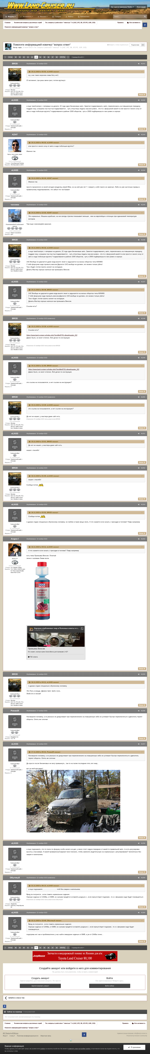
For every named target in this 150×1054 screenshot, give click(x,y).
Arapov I (15, 539)
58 (15, 57)
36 (143, 45)
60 (24, 57)
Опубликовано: (36, 63)
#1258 (143, 843)
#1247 (143, 282)
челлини (15, 205)
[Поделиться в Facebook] (4, 1006)
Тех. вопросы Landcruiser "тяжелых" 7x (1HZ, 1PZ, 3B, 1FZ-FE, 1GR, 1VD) (60, 47)
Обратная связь (45, 1036)
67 (52, 57)
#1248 (143, 318)
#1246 (143, 240)
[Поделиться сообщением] (138, 63)
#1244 (143, 170)
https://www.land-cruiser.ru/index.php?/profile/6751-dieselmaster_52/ (51, 335)
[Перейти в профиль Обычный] (14, 888)
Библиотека (84, 16)
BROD (15, 64)
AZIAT (15, 134)
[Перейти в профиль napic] (8, 46)
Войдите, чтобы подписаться (118, 45)
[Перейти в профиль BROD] (14, 74)
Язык (5, 1036)
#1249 (143, 358)
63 (36, 57)
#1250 (143, 397)
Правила (120, 22)
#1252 (143, 468)
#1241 (143, 63)
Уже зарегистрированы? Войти (122, 7)
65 (44, 57)
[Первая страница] (5, 57)
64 (40, 57)
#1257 (143, 744)
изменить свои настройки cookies (79, 1049)
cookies (42, 1049)
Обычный (15, 878)
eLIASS (50, 72)
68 (56, 57)
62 (32, 57)
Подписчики (135, 45)
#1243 (143, 134)
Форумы (10, 16)
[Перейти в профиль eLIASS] (14, 111)
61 (28, 57)
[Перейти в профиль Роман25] (14, 721)
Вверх (141, 94)
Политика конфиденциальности (27, 1036)
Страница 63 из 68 (77, 57)
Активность (27, 16)
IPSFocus (15, 1033)
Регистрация (141, 7)
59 (20, 57)
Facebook (145, 25)
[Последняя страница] (68, 57)
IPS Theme (6, 1033)
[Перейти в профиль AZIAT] (14, 145)
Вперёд (62, 57)
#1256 (143, 711)
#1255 (143, 674)
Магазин (43, 16)
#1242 (143, 100)
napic (20, 47)
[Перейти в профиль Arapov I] (14, 549)
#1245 (143, 205)
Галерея (57, 16)
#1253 (143, 504)
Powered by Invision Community (137, 1036)
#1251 (143, 433)
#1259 (143, 878)
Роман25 (15, 711)
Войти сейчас (109, 986)
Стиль (12, 1036)
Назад (10, 57)
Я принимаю (135, 1047)
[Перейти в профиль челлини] (14, 215)
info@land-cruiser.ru (140, 1033)
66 (48, 57)
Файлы (70, 16)
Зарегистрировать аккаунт (40, 986)
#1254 (143, 539)
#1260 (143, 912)
